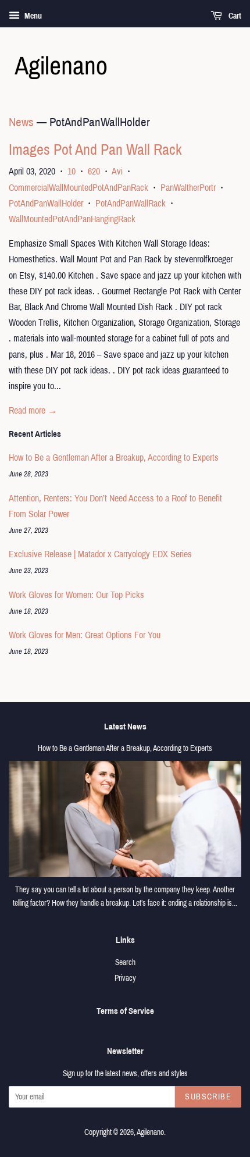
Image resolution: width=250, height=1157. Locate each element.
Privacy (125, 978)
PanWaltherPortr (188, 188)
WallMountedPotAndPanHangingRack (72, 219)
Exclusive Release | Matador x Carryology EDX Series (100, 554)
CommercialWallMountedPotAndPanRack (78, 188)
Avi (117, 171)
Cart (234, 16)
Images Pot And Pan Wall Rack (95, 149)
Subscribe (208, 1096)
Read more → (33, 410)
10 (71, 171)
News (21, 122)
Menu (32, 16)
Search (125, 962)
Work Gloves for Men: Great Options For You (84, 635)
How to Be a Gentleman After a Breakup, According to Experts (114, 457)
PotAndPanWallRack (130, 203)
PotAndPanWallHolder (46, 203)
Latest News (125, 726)
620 (94, 171)
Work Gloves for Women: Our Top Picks (76, 595)
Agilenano (150, 1132)
